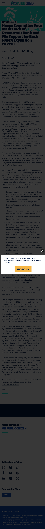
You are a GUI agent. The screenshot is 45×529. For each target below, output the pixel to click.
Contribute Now (23, 269)
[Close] (42, 251)
